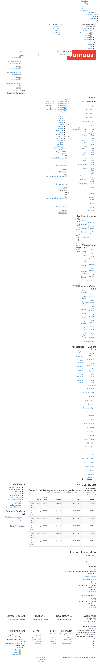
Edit (95, 558)
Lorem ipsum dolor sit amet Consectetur (14, 62)
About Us (53, 640)
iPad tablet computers (92, 308)
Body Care (59, 144)
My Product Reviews (14, 499)
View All (93, 495)
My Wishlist (17, 503)
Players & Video (92, 251)
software (92, 338)
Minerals (60, 142)
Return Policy (36, 640)
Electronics (63, 124)
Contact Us (53, 642)
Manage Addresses (90, 576)
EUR (90, 44)
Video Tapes (85, 260)
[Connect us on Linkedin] (91, 647)
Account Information (15, 489)
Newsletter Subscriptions (13, 507)
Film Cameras (91, 370)
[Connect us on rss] (91, 649)
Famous (80, 657)
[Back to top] (99, 664)
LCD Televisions (92, 221)
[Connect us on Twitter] (91, 645)
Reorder (31, 507)
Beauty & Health (62, 136)
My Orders (17, 493)
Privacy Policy (68, 640)
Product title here (61, 166)
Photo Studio (92, 376)
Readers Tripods (85, 272)
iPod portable (92, 315)
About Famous (40, 657)
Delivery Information (66, 634)
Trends (54, 638)
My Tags (18, 501)
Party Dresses (92, 258)
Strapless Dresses (92, 269)
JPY (90, 46)
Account (38, 634)
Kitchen (85, 220)
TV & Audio (85, 7)
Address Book (16, 491)
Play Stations (92, 233)
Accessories (92, 18)
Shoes (61, 123)
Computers (59, 128)
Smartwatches (92, 326)
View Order (32, 504)
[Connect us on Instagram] (91, 651)
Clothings (60, 121)
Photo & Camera (84, 11)
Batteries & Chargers (80, 368)
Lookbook (38, 644)
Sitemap (69, 638)
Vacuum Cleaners (85, 237)
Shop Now (78, 225)
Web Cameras (80, 362)
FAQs (70, 642)
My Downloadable (15, 505)
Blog (88, 5)
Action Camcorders (90, 364)
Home (90, 477)
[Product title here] (16, 57)
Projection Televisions (92, 227)
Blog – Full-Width (89, 466)
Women (60, 115)
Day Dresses (92, 275)
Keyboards (79, 357)
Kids (61, 119)
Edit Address (92, 592)
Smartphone (92, 13)
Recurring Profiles (15, 497)
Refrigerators (85, 224)
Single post (91, 470)
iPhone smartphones (92, 302)
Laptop (94, 17)
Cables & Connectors (79, 381)
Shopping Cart (36, 638)
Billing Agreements (15, 495)
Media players (92, 321)
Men (61, 117)
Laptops (60, 132)
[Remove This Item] (20, 59)
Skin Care (60, 140)
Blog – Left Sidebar (88, 462)
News (54, 636)
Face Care (59, 138)
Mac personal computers (92, 295)
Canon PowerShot (91, 354)
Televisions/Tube (92, 238)
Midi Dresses (92, 264)
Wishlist (38, 636)
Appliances (59, 134)
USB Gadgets (80, 375)
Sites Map (53, 634)
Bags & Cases (85, 254)
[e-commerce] (81, 55)
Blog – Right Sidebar (88, 458)
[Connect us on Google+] (91, 643)
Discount (69, 636)
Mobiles (60, 126)
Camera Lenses (91, 382)
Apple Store (85, 9)
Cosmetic (60, 146)
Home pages (90, 106)
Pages (87, 3)
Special (38, 642)
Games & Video (91, 15)
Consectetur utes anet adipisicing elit (14, 73)
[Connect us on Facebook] (91, 641)
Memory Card (85, 266)
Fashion (64, 113)
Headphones (59, 130)
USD (90, 48)
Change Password (90, 564)
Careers (42, 659)
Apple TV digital (92, 332)
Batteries (85, 277)
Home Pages (85, 1)
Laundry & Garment (85, 230)
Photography (90, 359)
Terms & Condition (66, 644)
